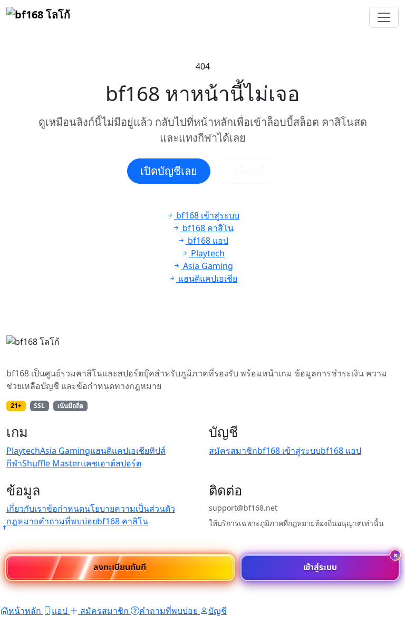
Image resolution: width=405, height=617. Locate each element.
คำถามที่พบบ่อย (67, 521)
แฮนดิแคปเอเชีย (119, 450)
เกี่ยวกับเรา (26, 508)
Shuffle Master (51, 463)
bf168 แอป (341, 450)
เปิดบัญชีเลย (168, 171)
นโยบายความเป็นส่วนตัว (129, 508)
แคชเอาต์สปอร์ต (111, 463)
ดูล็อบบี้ (248, 171)
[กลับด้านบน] (4, 527)
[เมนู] (384, 17)
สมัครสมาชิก (233, 450)
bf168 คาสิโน (122, 521)
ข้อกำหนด (65, 508)
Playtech (23, 450)
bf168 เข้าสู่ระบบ (289, 450)
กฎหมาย (22, 521)
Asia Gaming (65, 450)
